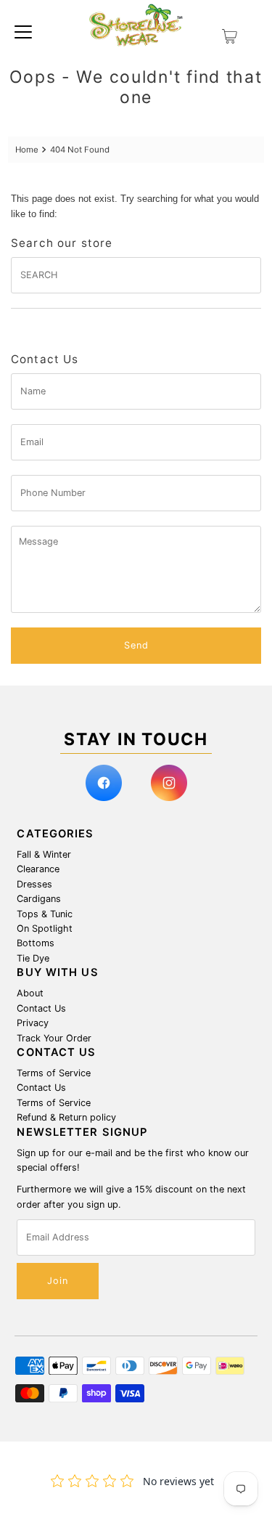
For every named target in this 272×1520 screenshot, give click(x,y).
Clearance (38, 868)
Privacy (33, 1022)
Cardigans (39, 898)
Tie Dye (33, 958)
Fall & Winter (44, 854)
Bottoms (35, 943)
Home (26, 150)
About (30, 993)
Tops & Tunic (45, 914)
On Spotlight (45, 928)
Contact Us (41, 1008)
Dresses (34, 884)
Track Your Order (54, 1038)
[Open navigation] (23, 31)
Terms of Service (54, 1073)
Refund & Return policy (66, 1117)
